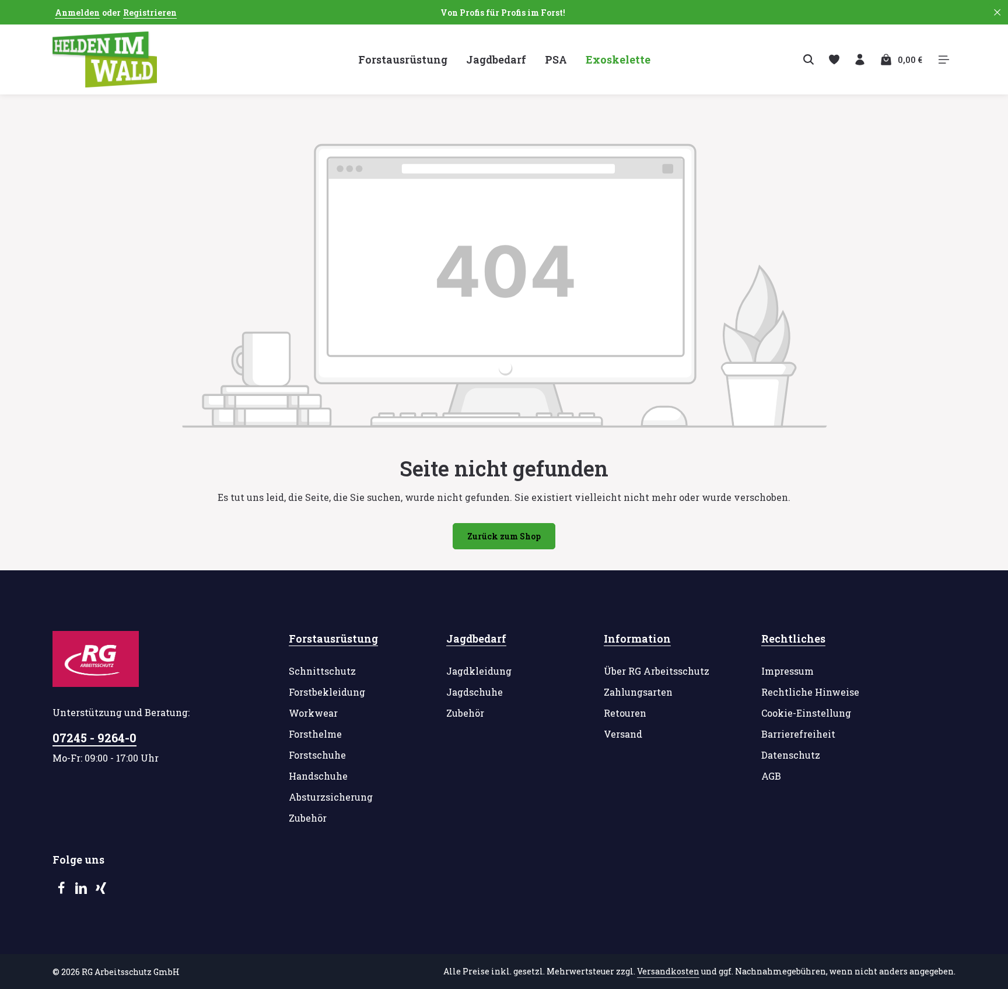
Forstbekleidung (327, 692)
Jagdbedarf (476, 639)
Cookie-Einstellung (806, 713)
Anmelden (77, 12)
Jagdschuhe (474, 692)
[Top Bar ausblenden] (997, 12)
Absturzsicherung (331, 797)
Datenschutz (790, 755)
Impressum (787, 671)
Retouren (625, 713)
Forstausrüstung (333, 639)
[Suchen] (808, 59)
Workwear (313, 713)
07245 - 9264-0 (94, 737)
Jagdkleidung (479, 671)
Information (637, 639)
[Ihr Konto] (860, 59)
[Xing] (100, 891)
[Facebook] (62, 891)
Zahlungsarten (638, 692)
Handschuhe (318, 776)
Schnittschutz (322, 671)
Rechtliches (793, 639)
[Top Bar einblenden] (944, 59)
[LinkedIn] (82, 891)
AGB (771, 776)
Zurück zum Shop (504, 536)
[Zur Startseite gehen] (104, 59)
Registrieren (150, 12)
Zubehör (308, 818)
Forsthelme (315, 734)
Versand (623, 734)
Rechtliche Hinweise (810, 692)
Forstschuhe (317, 755)
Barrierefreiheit (798, 734)
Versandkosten (668, 971)
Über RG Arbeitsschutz (656, 671)
